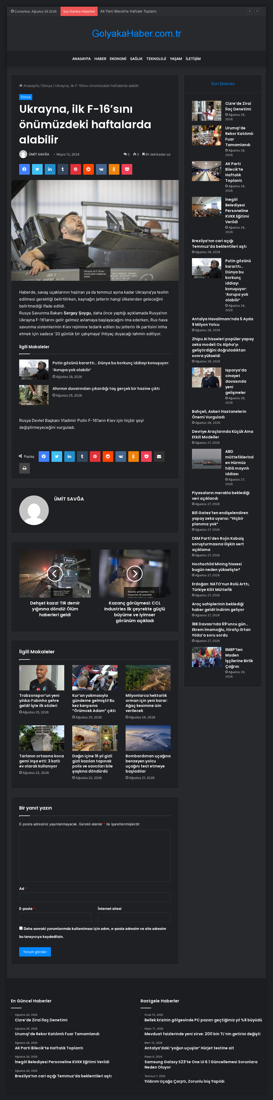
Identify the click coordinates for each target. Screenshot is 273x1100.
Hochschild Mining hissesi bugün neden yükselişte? (217, 566)
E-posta (27, 908)
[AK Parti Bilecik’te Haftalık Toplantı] (206, 171)
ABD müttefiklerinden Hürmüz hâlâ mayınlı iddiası (239, 463)
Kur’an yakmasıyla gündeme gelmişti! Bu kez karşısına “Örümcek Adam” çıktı (94, 703)
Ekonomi (118, 59)
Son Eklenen (223, 83)
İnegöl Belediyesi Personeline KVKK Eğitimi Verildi (237, 211)
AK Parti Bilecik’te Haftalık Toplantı (128, 11)
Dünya (47, 85)
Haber (100, 59)
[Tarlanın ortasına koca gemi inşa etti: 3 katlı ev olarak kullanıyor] (42, 738)
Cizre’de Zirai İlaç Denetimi (238, 106)
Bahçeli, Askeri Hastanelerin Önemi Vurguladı (219, 414)
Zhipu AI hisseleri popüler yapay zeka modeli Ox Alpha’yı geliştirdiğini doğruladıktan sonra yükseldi (223, 347)
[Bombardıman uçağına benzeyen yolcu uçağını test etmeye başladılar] (148, 738)
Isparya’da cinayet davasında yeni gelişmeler (236, 381)
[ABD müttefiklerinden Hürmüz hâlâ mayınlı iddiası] (206, 459)
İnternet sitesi (110, 908)
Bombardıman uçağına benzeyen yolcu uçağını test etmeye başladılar (148, 763)
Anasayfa (81, 59)
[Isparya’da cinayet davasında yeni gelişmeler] (206, 377)
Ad (23, 888)
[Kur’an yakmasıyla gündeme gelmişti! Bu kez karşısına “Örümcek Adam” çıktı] (95, 678)
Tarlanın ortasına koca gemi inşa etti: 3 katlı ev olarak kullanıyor (41, 761)
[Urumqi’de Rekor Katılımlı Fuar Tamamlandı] (206, 135)
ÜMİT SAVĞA (39, 154)
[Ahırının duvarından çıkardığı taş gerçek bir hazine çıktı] (34, 395)
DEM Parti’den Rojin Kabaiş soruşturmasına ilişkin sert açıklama (218, 544)
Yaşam (176, 59)
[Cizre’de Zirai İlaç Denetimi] (206, 111)
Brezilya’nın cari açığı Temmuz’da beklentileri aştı (219, 243)
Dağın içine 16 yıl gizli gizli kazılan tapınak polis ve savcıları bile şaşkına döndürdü (92, 763)
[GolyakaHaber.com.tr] (136, 33)
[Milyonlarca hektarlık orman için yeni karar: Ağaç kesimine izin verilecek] (148, 678)
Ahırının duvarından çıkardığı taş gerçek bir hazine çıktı (106, 388)
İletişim (193, 59)
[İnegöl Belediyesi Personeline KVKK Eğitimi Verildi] (206, 207)
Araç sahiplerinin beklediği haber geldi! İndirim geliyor (218, 606)
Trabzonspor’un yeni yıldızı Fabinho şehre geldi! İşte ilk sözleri (39, 700)
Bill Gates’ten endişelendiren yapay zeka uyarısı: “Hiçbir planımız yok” (220, 518)
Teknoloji (156, 59)
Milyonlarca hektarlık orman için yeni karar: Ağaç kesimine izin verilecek (147, 703)
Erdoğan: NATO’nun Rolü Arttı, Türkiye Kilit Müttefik (221, 586)
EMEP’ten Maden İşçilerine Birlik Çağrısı (239, 658)
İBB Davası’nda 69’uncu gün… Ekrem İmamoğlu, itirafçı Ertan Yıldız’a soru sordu (221, 629)
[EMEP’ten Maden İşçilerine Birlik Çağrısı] (206, 657)
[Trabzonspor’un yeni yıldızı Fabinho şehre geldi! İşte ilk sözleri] (42, 678)
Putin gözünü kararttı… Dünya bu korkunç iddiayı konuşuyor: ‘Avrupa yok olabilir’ (238, 280)
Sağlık (136, 59)
